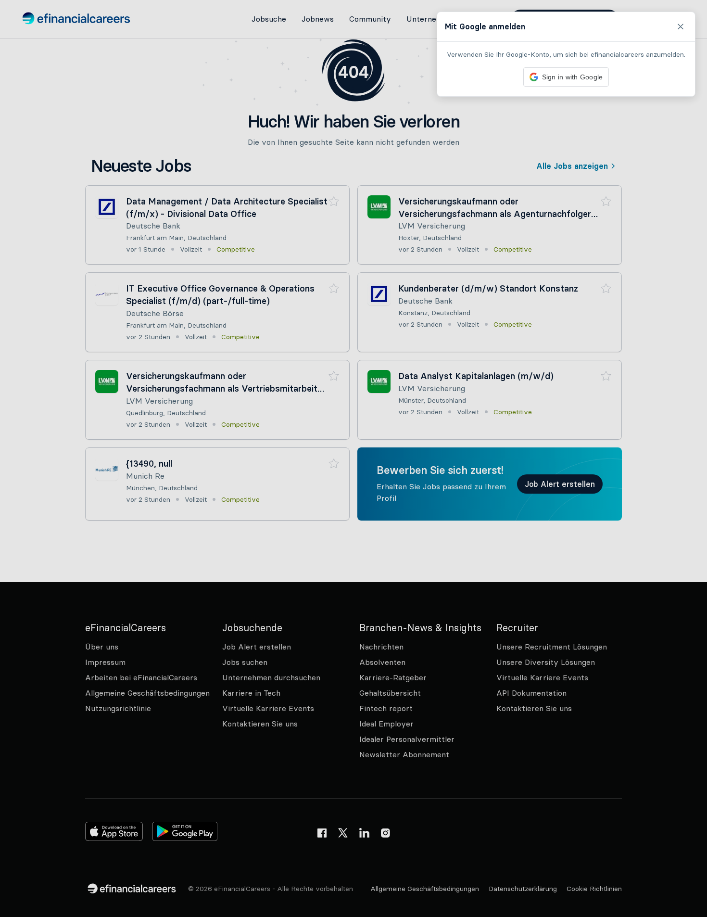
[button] (353, 458)
